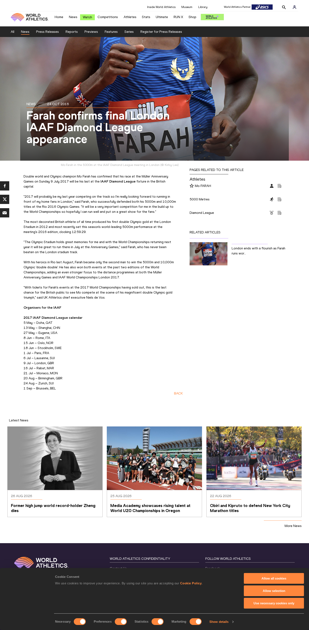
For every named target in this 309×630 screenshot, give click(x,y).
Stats (146, 17)
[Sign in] (294, 7)
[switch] (121, 621)
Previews (91, 32)
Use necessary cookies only (274, 603)
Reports (72, 32)
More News (293, 526)
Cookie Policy (191, 583)
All (12, 32)
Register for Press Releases (161, 32)
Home (59, 17)
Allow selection (274, 591)
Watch (87, 17)
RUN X (178, 17)
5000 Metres (200, 199)
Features (111, 32)
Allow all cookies (273, 578)
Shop (192, 17)
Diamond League (202, 213)
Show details (218, 621)
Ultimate (162, 17)
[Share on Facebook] (4, 186)
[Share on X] (4, 199)
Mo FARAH (203, 186)
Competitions (108, 17)
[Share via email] (4, 212)
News (73, 17)
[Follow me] (192, 186)
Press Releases (47, 32)
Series (129, 32)
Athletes (130, 17)
